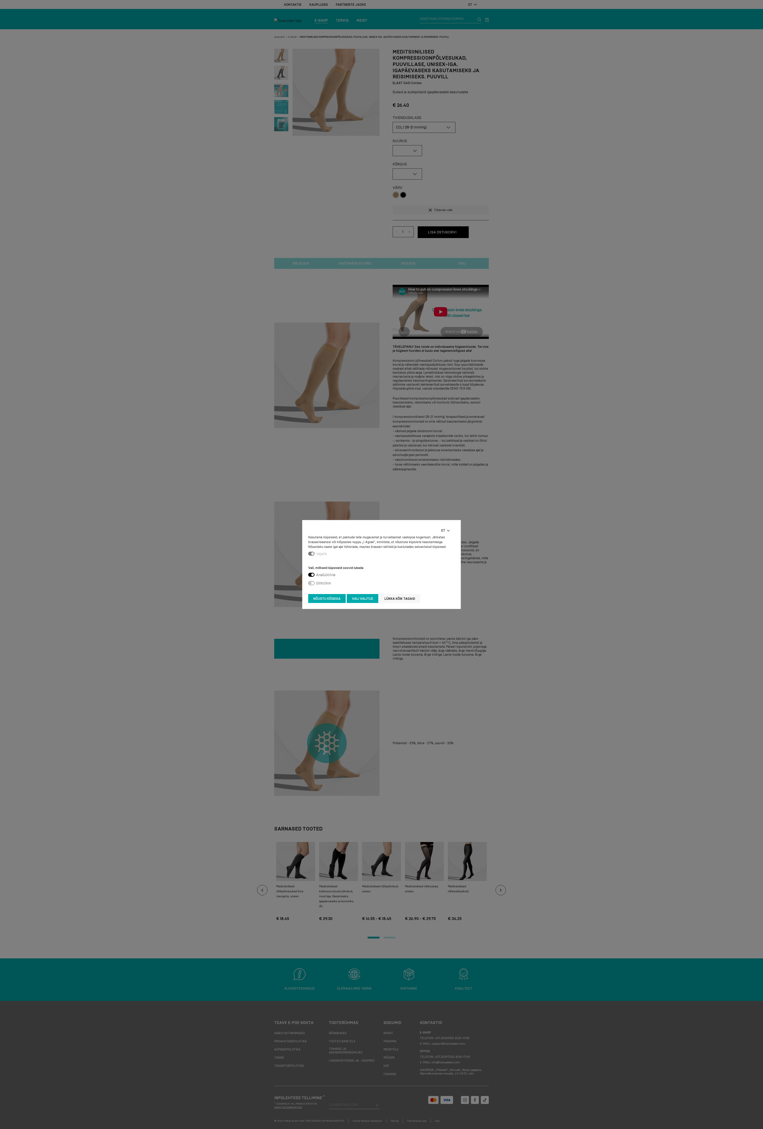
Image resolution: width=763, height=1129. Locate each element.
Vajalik (321, 554)
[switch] (311, 575)
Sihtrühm (323, 583)
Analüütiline (325, 575)
